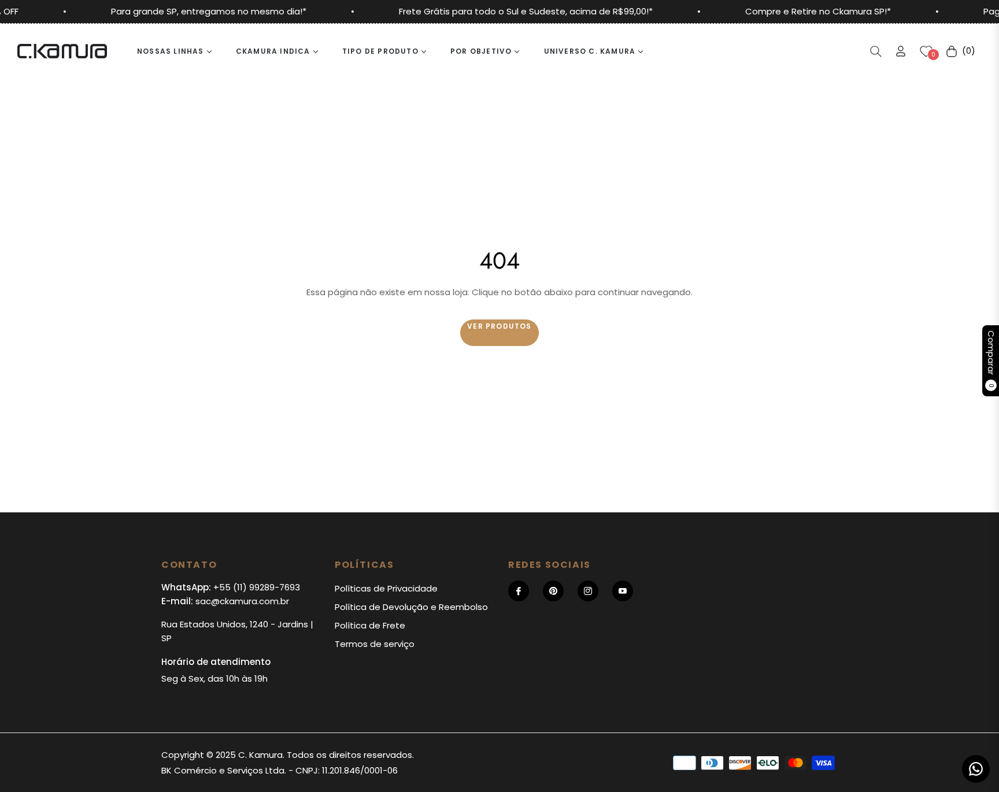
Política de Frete (370, 625)
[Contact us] (976, 769)
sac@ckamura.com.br (242, 601)
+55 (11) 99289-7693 (256, 587)
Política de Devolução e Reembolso (411, 607)
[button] (876, 51)
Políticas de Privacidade (386, 588)
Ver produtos (499, 326)
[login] (901, 51)
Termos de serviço (375, 644)
